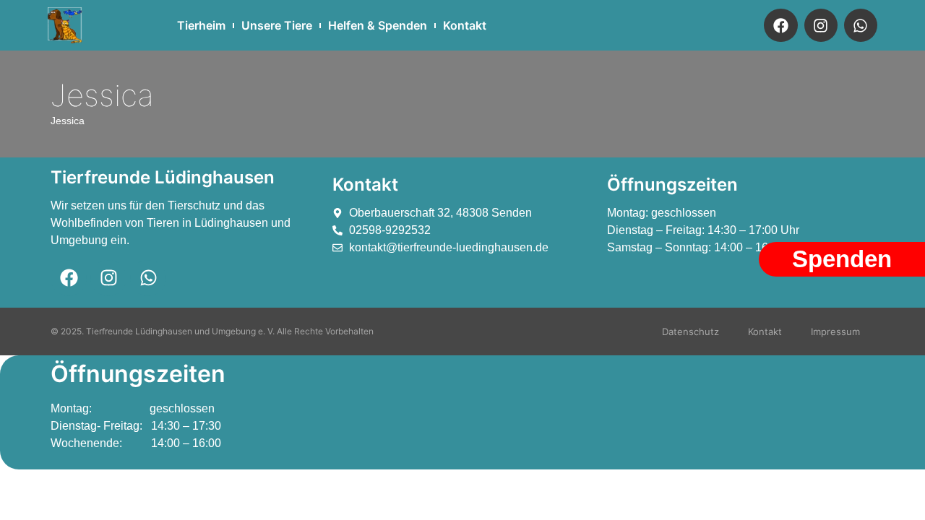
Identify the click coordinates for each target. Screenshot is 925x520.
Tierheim (201, 25)
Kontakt (464, 25)
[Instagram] (821, 25)
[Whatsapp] (860, 25)
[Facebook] (780, 25)
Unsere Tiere (276, 25)
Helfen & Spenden (377, 25)
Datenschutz (690, 331)
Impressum (835, 331)
